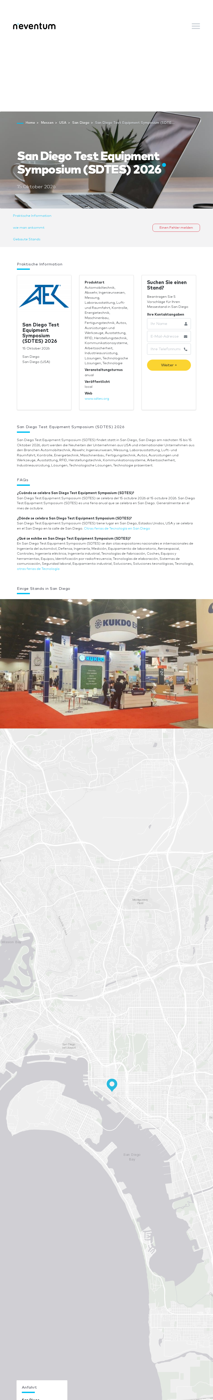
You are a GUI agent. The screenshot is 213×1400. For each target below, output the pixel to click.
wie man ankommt (28, 227)
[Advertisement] (106, 72)
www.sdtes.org (97, 398)
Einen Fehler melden (176, 227)
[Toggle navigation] (196, 26)
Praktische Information (32, 216)
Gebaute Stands (26, 239)
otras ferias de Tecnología (38, 569)
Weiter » (169, 365)
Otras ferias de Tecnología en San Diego (117, 528)
